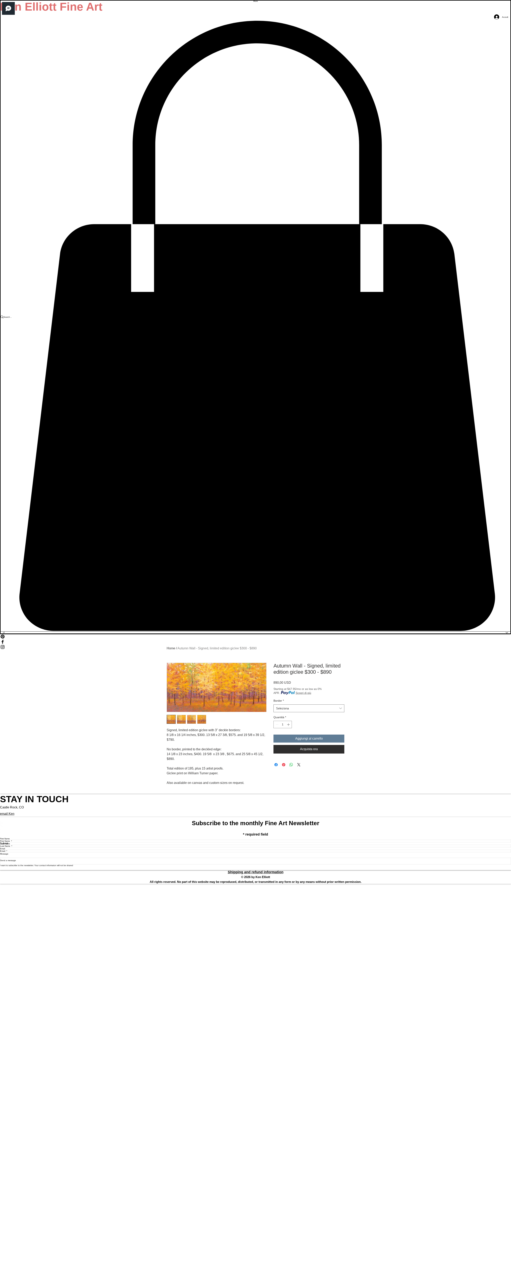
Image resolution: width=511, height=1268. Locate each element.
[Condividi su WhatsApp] (291, 764)
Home (171, 648)
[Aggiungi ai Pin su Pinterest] (283, 764)
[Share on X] (298, 764)
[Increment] (288, 724)
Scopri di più (303, 692)
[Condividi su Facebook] (276, 764)
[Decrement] (276, 724)
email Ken (7, 813)
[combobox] (308, 708)
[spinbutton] (282, 724)
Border (278, 700)
